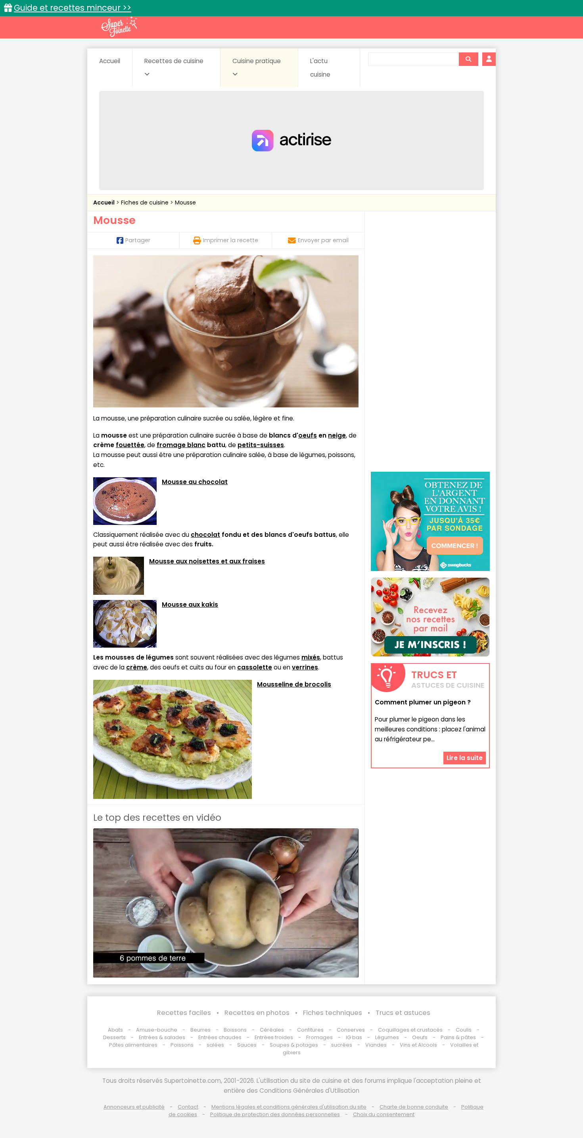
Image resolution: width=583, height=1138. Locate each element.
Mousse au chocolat (195, 482)
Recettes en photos (257, 1012)
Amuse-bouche (156, 1029)
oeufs (307, 435)
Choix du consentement (383, 1114)
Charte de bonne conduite (414, 1106)
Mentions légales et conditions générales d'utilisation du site (288, 1106)
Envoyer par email (323, 240)
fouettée (130, 445)
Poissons (182, 1045)
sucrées (341, 1045)
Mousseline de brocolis (294, 684)
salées (215, 1045)
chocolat (205, 534)
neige (337, 435)
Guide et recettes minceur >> (72, 8)
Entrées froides (274, 1037)
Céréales (272, 1029)
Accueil (109, 61)
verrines (305, 667)
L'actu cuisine (320, 68)
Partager (137, 240)
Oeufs (420, 1037)
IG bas (354, 1037)
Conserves (351, 1029)
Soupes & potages (294, 1045)
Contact (188, 1106)
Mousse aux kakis (190, 604)
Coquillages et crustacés (410, 1029)
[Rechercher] (468, 59)
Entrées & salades (162, 1037)
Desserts (114, 1037)
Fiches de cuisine (145, 202)
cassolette (254, 667)
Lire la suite (465, 757)
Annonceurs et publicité (134, 1106)
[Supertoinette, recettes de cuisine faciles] (119, 27)
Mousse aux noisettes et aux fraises (207, 561)
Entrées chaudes (220, 1037)
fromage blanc (181, 445)
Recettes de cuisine (173, 61)
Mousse (185, 202)
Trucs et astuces (403, 1012)
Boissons (235, 1029)
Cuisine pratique (256, 61)
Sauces (247, 1045)
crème (136, 667)
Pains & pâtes (458, 1037)
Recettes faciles (184, 1012)
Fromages (319, 1037)
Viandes (376, 1045)
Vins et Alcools (418, 1045)
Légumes (387, 1037)
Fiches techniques (332, 1012)
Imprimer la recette (230, 240)
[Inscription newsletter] (430, 617)
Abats (115, 1029)
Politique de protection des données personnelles (275, 1114)
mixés (310, 657)
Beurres (200, 1029)
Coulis (464, 1029)
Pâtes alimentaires (133, 1045)
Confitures (310, 1029)
